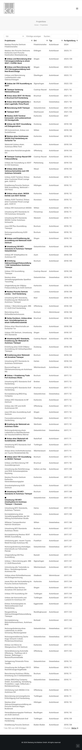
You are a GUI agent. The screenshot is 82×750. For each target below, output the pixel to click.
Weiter (74, 728)
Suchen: (47, 36)
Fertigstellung (69, 40)
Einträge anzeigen (33, 36)
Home (36, 25)
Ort (35, 40)
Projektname (10, 40)
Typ (50, 40)
